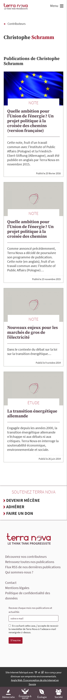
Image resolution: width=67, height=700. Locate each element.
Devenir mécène (23, 500)
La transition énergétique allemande (32, 414)
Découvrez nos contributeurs (26, 556)
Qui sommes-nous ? (19, 572)
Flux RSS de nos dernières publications (32, 567)
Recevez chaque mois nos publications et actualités (30, 609)
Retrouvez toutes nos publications (29, 562)
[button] (61, 6)
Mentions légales (17, 588)
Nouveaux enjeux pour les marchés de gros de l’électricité (32, 332)
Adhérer (15, 506)
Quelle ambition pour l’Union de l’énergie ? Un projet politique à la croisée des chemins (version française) (30, 121)
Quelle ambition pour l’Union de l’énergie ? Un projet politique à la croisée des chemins (30, 229)
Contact (10, 582)
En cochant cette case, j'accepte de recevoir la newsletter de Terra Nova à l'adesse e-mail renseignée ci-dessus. (33, 629)
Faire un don (19, 513)
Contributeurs (17, 24)
